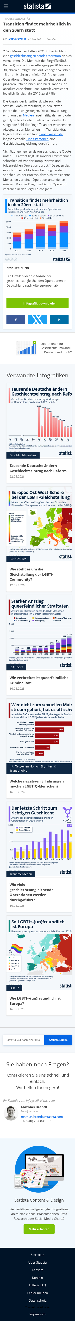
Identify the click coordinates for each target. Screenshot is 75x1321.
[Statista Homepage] (37, 6)
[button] (37, 319)
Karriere (37, 1270)
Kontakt (37, 1277)
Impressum (37, 1314)
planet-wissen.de (51, 134)
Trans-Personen (37, 139)
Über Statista (37, 1262)
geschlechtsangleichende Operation (35, 56)
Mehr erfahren (39, 1229)
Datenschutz (37, 1300)
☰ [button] (6, 6)
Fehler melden (37, 1293)
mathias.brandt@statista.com (42, 1117)
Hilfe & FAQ (37, 1285)
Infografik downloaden (39, 303)
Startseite (37, 1255)
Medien (28, 115)
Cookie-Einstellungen (37, 1307)
